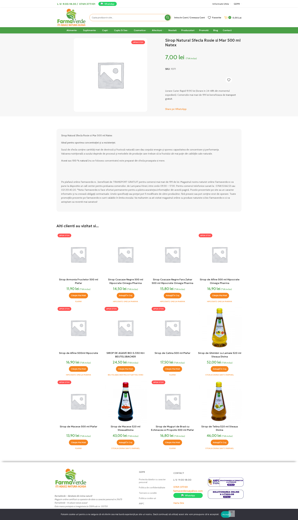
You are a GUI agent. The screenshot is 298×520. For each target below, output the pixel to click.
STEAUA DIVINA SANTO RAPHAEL (219, 375)
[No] (232, 513)
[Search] (168, 18)
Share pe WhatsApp (176, 109)
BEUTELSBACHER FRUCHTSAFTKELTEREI (125, 375)
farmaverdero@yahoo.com (188, 490)
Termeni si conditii (148, 493)
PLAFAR (78, 301)
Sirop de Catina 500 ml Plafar (172, 352)
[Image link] (70, 477)
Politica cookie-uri (147, 498)
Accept (226, 514)
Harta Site (178, 503)
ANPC (141, 503)
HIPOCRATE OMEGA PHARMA (125, 301)
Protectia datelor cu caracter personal (152, 481)
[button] (125, 295)
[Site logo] (71, 17)
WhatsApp (109, 3)
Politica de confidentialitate (152, 487)
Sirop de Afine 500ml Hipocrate (78, 352)
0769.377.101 (180, 486)
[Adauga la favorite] (228, 79)
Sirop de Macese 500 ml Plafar (78, 426)
